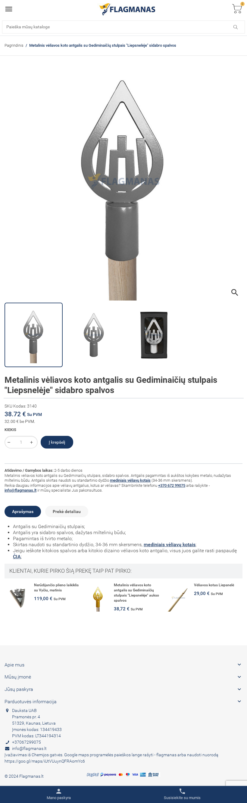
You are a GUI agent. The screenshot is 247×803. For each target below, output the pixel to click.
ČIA (17, 556)
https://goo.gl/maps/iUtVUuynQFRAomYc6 (45, 761)
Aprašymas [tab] (22, 511)
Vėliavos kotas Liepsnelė (214, 585)
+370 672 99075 (171, 485)
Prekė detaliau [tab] (67, 511)
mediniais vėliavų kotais (130, 480)
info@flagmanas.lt (20, 490)
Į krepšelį (57, 442)
